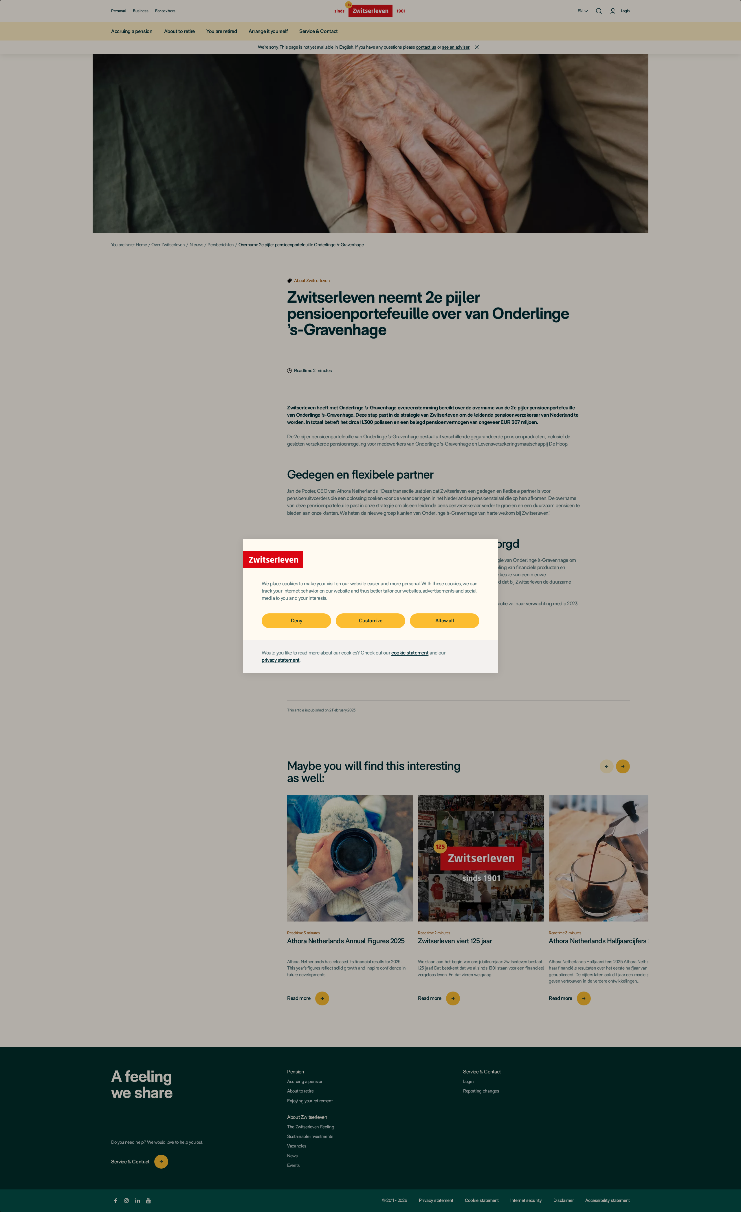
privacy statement (281, 660)
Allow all (444, 620)
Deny (296, 620)
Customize (370, 620)
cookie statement (409, 653)
